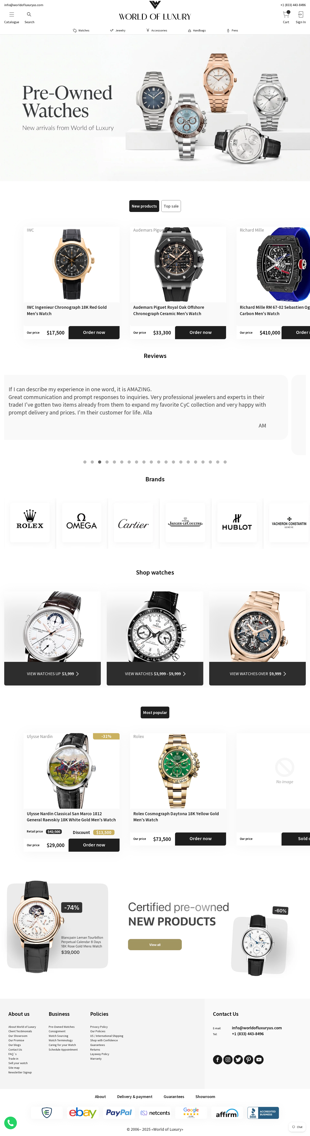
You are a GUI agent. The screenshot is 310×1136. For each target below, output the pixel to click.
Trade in (13, 1058)
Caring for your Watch (62, 1045)
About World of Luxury (22, 1027)
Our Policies (97, 1031)
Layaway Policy (99, 1054)
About (100, 1096)
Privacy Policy (99, 1027)
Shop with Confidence (104, 1040)
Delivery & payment (134, 1096)
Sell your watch (18, 1063)
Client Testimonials (20, 1031)
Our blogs (14, 1045)
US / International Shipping (106, 1036)
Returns (95, 1049)
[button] (84, 462)
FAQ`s (12, 1054)
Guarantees (97, 1045)
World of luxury (155, 17)
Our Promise (16, 1040)
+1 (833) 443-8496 (293, 5)
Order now (94, 332)
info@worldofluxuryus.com (23, 5)
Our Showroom (17, 1036)
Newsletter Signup (20, 1072)
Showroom (205, 1096)
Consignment (57, 1031)
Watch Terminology (61, 1040)
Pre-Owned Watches (62, 1027)
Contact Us (15, 1049)
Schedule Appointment (63, 1049)
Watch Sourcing (58, 1036)
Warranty (96, 1058)
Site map (14, 1068)
